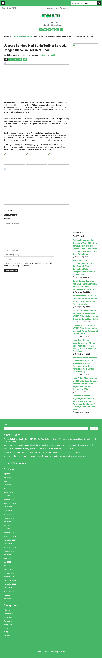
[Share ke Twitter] (15, 59)
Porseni (7, 636)
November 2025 (10, 507)
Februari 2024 (9, 573)
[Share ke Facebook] (10, 59)
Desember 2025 (10, 503)
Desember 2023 (10, 580)
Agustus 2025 (9, 518)
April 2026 (8, 488)
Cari (5, 425)
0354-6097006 (52, 22)
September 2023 (10, 591)
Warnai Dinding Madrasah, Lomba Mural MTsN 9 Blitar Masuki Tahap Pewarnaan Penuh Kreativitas (42, 453)
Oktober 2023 (9, 588)
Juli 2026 (7, 477)
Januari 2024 (9, 577)
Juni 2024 (7, 558)
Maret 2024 (8, 569)
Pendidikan (53, 55)
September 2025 (10, 514)
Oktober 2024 (9, 544)
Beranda (19, 36)
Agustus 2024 (9, 551)
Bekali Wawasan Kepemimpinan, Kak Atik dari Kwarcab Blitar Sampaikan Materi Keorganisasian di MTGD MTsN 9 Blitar (49, 445)
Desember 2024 (10, 536)
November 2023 (10, 584)
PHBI (6, 628)
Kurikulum (8, 621)
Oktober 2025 (9, 510)
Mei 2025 (7, 525)
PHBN (6, 632)
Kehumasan (8, 614)
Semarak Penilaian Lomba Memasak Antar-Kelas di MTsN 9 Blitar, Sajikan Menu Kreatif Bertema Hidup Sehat (45, 456)
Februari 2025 (9, 529)
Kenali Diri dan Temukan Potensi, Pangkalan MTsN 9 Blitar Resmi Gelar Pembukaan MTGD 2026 (40, 449)
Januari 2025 (9, 533)
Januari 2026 (9, 500)
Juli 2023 (7, 599)
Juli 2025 (7, 522)
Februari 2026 (9, 496)
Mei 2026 (7, 485)
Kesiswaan (28, 36)
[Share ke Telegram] (25, 59)
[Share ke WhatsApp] (20, 59)
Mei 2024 (7, 562)
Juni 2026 (7, 481)
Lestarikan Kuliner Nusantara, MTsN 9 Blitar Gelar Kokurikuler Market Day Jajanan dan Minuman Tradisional (84, 346)
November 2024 (10, 540)
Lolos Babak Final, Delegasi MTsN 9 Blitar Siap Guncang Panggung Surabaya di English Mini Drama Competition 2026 (85, 383)
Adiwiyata (7, 610)
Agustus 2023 (9, 595)
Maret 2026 (8, 492)
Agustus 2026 (9, 474)
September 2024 (10, 547)
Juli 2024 (7, 555)
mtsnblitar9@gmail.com (52, 25)
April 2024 (8, 566)
